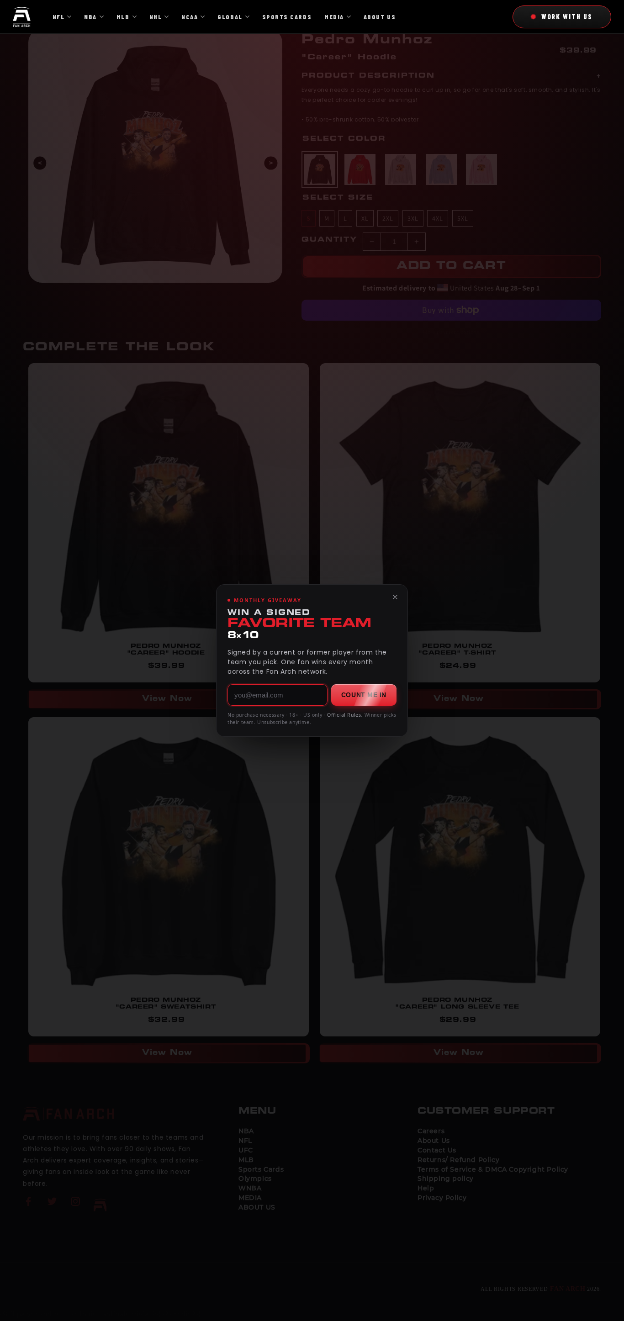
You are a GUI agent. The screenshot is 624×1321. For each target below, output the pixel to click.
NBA (90, 17)
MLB (123, 17)
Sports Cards (287, 17)
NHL (155, 17)
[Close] (395, 597)
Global (229, 17)
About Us (380, 17)
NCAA (189, 17)
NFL (59, 17)
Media (334, 17)
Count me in (363, 694)
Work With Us (566, 16)
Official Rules (344, 715)
